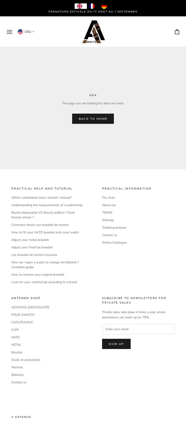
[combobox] (81, 6)
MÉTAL (16, 345)
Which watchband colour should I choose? (41, 197)
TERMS (107, 212)
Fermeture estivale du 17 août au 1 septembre (93, 11)
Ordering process (114, 227)
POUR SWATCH (22, 315)
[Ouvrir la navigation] (9, 32)
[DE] (105, 6)
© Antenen (21, 417)
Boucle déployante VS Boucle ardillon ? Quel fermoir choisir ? (43, 214)
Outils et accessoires (25, 360)
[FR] (93, 6)
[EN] (81, 6)
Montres (17, 367)
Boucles (16, 352)
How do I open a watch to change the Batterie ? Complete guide (45, 264)
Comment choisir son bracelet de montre (40, 225)
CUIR (15, 330)
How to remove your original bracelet (37, 274)
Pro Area (108, 197)
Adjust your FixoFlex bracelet (32, 247)
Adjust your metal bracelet (30, 240)
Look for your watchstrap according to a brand (44, 282)
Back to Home (93, 118)
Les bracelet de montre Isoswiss (34, 255)
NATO (15, 337)
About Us (109, 205)
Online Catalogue (114, 242)
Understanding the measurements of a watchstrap (47, 205)
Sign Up (116, 344)
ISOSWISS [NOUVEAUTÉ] (30, 307)
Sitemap (108, 220)
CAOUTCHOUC (22, 322)
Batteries (17, 375)
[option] (93, 6)
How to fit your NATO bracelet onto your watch (45, 232)
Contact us (109, 235)
